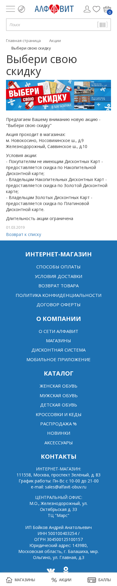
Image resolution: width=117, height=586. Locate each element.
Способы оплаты (58, 267)
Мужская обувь (59, 395)
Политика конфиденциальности (58, 295)
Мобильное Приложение (58, 359)
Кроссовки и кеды (59, 414)
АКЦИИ (65, 579)
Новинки (58, 433)
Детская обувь (58, 405)
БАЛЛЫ (104, 579)
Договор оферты (59, 304)
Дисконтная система (59, 350)
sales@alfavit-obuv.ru (65, 487)
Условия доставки (58, 276)
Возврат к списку (23, 234)
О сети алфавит (58, 331)
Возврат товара (58, 285)
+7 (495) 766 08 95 (21, 9)
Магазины (58, 340)
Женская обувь (58, 386)
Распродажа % (58, 424)
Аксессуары (58, 443)
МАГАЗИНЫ (25, 579)
